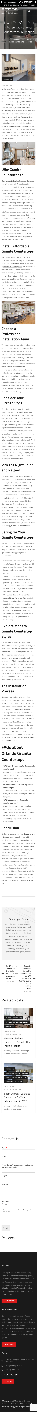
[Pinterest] (11, 1374)
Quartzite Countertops (13, 1081)
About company (9, 1301)
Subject (4, 1176)
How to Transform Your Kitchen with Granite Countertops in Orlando (18, 27)
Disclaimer (6, 1201)
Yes (5, 1204)
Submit (5, 1228)
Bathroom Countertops (13, 1018)
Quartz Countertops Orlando (15, 1077)
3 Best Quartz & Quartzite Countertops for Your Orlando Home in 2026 (17, 1097)
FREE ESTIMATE (9, 1345)
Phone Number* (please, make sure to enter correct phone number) (17, 1166)
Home (18, 36)
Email (4, 1156)
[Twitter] (7, 1374)
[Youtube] (16, 1374)
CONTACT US (8, 1381)
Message (5, 1184)
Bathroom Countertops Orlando (17, 1022)
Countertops (7, 79)
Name (4, 1148)
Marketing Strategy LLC (10, 1407)
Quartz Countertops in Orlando (16, 1073)
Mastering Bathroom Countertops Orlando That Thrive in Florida (17, 1042)
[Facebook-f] (3, 1374)
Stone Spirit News (13, 1034)
